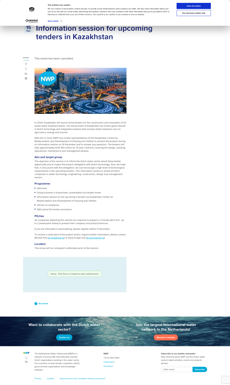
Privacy (37, 378)
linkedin (26, 361)
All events (43, 303)
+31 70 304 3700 (111, 357)
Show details (53, 21)
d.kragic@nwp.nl (95, 237)
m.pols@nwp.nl (56, 237)
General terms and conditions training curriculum (82, 378)
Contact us (64, 337)
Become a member (166, 337)
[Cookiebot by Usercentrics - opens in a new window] (31, 21)
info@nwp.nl (109, 362)
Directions (108, 366)
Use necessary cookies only (193, 13)
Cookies (50, 378)
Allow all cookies (194, 6)
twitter (26, 358)
